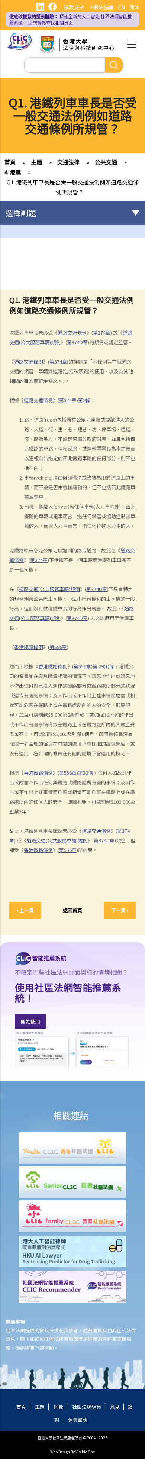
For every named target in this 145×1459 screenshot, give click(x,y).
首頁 (10, 162)
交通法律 (68, 162)
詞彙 (58, 1406)
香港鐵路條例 (28, 647)
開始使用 (30, 1021)
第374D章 (77, 342)
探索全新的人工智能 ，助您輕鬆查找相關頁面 (70, 19)
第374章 (101, 332)
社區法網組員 (86, 1406)
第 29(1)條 (103, 666)
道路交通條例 (72, 332)
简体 (134, 7)
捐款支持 (74, 7)
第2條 (84, 400)
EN (121, 7)
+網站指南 (102, 7)
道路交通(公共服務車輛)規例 (49, 589)
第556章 (58, 647)
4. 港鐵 (12, 172)
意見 (115, 1406)
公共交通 (106, 162)
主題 (36, 162)
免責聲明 (77, 1419)
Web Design (60, 1452)
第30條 (85, 772)
